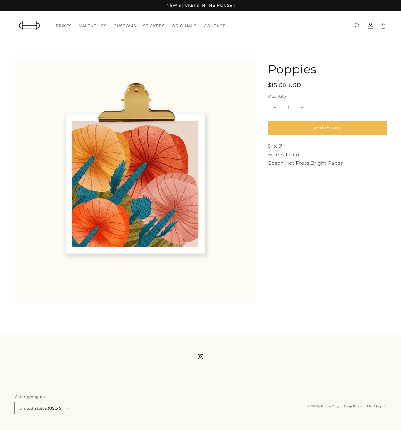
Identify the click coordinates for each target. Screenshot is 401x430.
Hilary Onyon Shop (336, 406)
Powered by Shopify (369, 406)
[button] (357, 25)
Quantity (277, 96)
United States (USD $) (41, 408)
